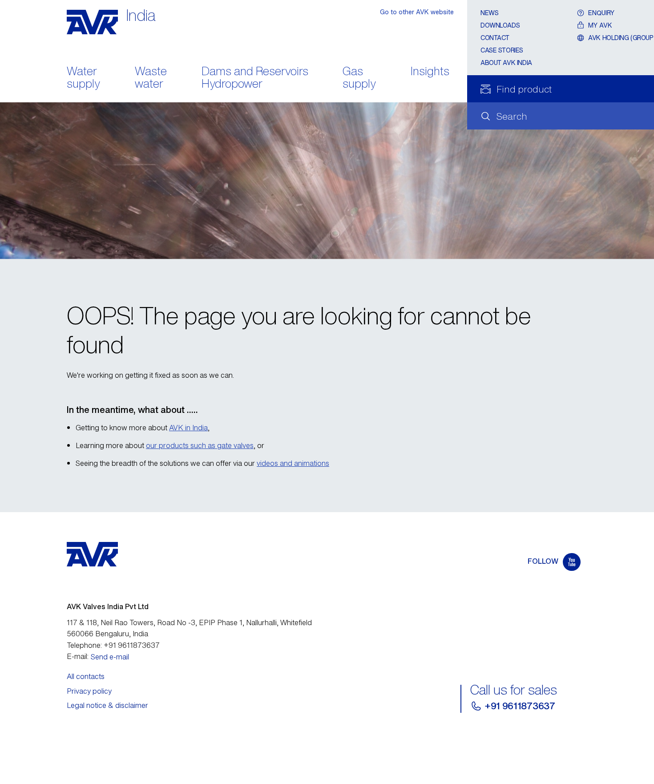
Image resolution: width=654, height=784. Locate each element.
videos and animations (293, 463)
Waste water (151, 78)
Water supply (83, 78)
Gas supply (359, 78)
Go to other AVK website (417, 11)
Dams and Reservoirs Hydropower (255, 78)
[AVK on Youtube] (572, 562)
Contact (494, 37)
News (489, 12)
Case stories (501, 50)
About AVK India (506, 62)
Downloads (500, 25)
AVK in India (188, 427)
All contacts (86, 676)
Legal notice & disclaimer (107, 705)
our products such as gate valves (200, 445)
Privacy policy (89, 691)
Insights (430, 72)
